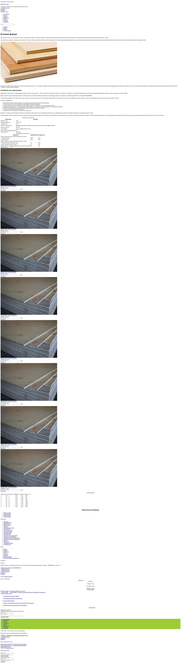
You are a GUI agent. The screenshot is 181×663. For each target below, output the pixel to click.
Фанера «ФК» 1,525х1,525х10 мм (9, 315)
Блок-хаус (6, 521)
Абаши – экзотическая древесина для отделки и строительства (18, 603)
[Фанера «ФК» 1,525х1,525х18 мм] (29, 443)
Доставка (5, 20)
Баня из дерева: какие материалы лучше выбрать (15, 605)
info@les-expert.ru (5, 4)
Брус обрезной (7, 534)
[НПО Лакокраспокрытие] (29, 592)
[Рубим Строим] (21, 592)
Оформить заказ (90, 588)
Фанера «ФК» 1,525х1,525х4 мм (8, 186)
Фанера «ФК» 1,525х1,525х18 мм (9, 444)
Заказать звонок (4, 11)
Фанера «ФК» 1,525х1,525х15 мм (9, 401)
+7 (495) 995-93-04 (16, 567)
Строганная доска (8, 530)
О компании (6, 14)
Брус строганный (8, 531)
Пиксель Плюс (9, 648)
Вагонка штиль (7, 525)
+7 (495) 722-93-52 (5, 8)
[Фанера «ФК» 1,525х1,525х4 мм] (29, 185)
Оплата (5, 19)
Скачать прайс (4, 592)
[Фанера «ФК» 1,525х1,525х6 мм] (29, 228)
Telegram (3, 10)
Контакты (5, 21)
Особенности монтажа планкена (11, 596)
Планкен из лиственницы (10, 536)
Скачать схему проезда (6, 567)
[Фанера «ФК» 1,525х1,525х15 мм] (29, 400)
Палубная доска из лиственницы (12, 539)
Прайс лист (6, 18)
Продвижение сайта (5, 646)
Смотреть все (92, 607)
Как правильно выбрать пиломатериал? (13, 598)
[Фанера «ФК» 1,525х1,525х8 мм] (29, 271)
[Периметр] (42, 592)
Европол (6, 526)
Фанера (5, 540)
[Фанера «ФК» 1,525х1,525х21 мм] (29, 486)
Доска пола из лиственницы (10, 535)
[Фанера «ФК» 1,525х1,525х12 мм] (29, 357)
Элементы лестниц (8, 543)
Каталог (5, 15)
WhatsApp (3, 9)
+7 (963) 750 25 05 (5, 570)
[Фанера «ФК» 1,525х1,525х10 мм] (29, 314)
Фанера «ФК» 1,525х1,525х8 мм (8, 272)
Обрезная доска (7, 533)
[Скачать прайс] (5, 591)
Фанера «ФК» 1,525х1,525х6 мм (8, 229)
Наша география (7, 556)
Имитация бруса (8, 522)
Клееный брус (7, 529)
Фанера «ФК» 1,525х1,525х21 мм (9, 487)
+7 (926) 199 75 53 (5, 571)
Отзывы (5, 16)
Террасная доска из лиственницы (12, 538)
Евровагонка (7, 524)
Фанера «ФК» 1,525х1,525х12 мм (9, 358)
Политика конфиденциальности (11, 558)
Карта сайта (6, 625)
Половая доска (7, 544)
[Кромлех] (36, 592)
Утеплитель (6, 541)
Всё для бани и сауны (9, 527)
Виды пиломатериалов (8, 600)
